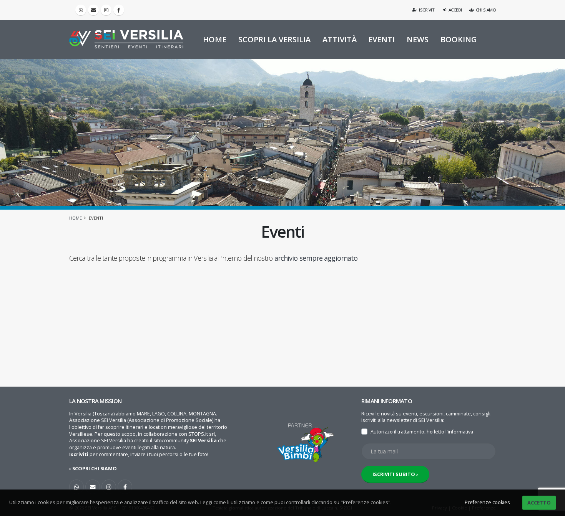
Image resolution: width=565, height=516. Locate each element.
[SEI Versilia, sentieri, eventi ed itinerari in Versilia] (126, 39)
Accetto (539, 502)
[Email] (93, 10)
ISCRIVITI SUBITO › (395, 474)
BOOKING (458, 39)
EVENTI (381, 39)
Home (75, 218)
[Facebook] (118, 10)
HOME (214, 39)
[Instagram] (106, 10)
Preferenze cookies (487, 502)
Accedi (454, 10)
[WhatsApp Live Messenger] (80, 10)
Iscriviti (426, 10)
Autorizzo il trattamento (397, 431)
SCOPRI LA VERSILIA (274, 39)
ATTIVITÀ (339, 39)
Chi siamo (485, 10)
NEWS (418, 39)
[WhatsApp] (76, 487)
